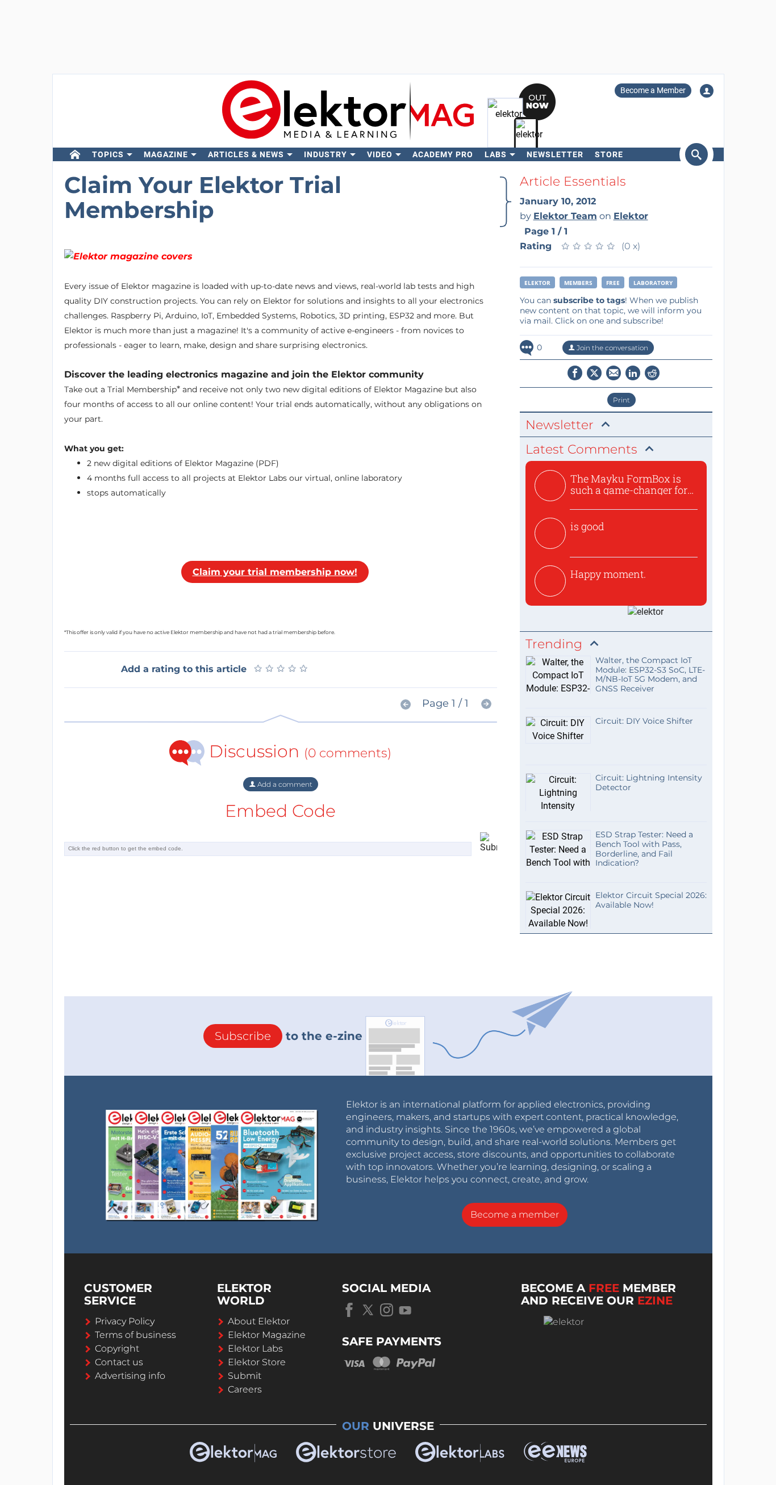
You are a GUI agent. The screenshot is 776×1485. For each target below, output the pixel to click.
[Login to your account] (707, 91)
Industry (325, 154)
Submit (244, 1375)
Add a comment (284, 784)
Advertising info (130, 1375)
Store (609, 154)
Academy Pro (442, 154)
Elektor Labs (255, 1348)
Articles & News (246, 154)
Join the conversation (611, 347)
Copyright (117, 1348)
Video (380, 154)
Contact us (119, 1362)
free (613, 283)
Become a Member (653, 90)
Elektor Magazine (267, 1334)
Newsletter (555, 154)
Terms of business (135, 1334)
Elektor (537, 283)
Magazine (166, 154)
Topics (108, 154)
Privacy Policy (125, 1321)
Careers (245, 1389)
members (578, 283)
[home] (75, 154)
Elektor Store (257, 1362)
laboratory (653, 283)
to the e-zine (288, 1036)
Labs (496, 154)
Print (621, 400)
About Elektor (259, 1321)
